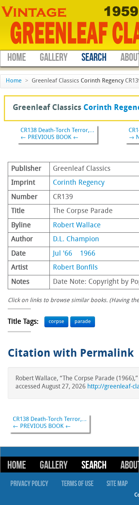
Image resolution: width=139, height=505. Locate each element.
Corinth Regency (102, 81)
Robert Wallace (77, 225)
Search (94, 57)
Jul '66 (62, 254)
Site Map (117, 483)
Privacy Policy (29, 483)
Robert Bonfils (75, 267)
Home (16, 57)
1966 (87, 254)
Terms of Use (77, 483)
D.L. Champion (76, 239)
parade (83, 321)
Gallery (54, 57)
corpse (56, 321)
